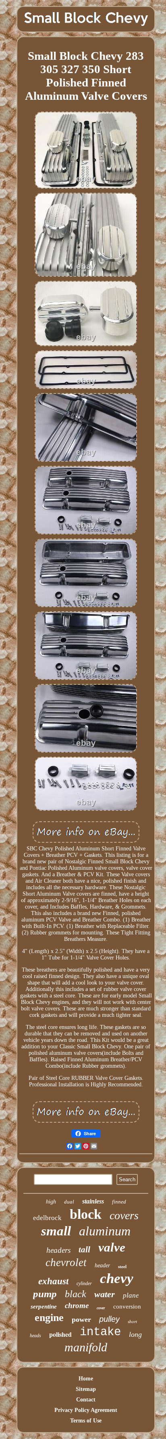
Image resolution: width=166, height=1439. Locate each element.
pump (45, 1293)
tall (84, 1249)
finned (119, 1202)
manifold (85, 1347)
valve (111, 1247)
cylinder (84, 1283)
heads (35, 1335)
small (56, 1231)
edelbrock (47, 1218)
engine (49, 1317)
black (75, 1294)
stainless (93, 1201)
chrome (77, 1305)
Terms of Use (86, 1421)
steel (122, 1266)
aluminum (105, 1231)
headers (58, 1250)
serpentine (44, 1306)
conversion (127, 1306)
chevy (116, 1278)
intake (100, 1332)
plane (131, 1295)
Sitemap (86, 1389)
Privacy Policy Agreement (85, 1410)
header (102, 1265)
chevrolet (66, 1262)
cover (101, 1308)
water (104, 1294)
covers (124, 1215)
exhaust (53, 1281)
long (135, 1334)
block (86, 1214)
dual (69, 1202)
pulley (109, 1319)
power (81, 1319)
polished (60, 1334)
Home (86, 1379)
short (132, 1321)
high (51, 1202)
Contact (85, 1400)
